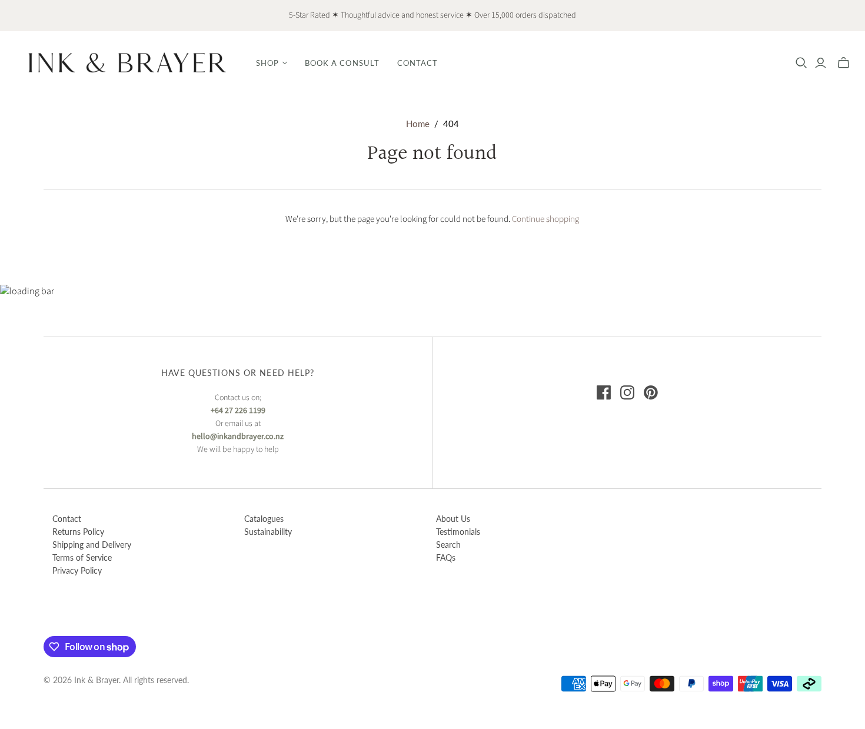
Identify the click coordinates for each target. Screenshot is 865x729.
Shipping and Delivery (91, 545)
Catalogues (264, 519)
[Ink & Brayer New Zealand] (126, 62)
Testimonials (458, 532)
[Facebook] (604, 392)
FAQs (445, 557)
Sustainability (268, 532)
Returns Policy (78, 532)
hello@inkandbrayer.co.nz (238, 436)
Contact (417, 63)
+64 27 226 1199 (238, 411)
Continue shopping (545, 219)
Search (448, 545)
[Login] (820, 62)
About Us (453, 519)
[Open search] (801, 63)
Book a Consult (342, 63)
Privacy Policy (77, 570)
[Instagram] (627, 392)
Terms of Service (82, 557)
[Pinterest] (651, 392)
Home (418, 123)
